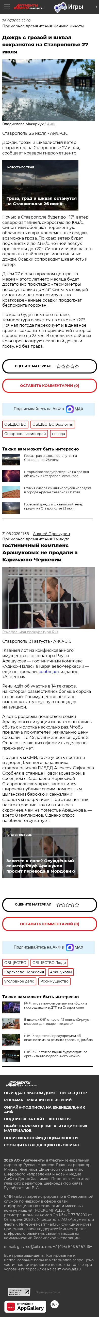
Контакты (60, 1119)
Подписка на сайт (24, 1119)
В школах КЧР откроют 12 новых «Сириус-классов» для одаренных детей (57, 1022)
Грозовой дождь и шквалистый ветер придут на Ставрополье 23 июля (53, 506)
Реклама (13, 1100)
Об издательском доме (30, 1093)
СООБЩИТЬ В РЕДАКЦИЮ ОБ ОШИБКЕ (42, 1145)
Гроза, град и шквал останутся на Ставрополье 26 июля (50, 458)
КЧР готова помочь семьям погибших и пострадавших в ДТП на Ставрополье (55, 1005)
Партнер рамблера (48, 1292)
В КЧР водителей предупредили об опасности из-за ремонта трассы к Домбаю (58, 1038)
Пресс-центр (73, 1093)
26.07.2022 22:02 (16, 20)
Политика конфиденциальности (41, 1138)
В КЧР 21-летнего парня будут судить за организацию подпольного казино (55, 1054)
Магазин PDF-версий (49, 1100)
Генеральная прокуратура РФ (30, 632)
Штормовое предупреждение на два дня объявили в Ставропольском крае (56, 474)
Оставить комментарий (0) (49, 385)
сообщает (49, 671)
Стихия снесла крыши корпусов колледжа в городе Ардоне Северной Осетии (58, 490)
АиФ (51, 124)
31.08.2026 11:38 (15, 534)
